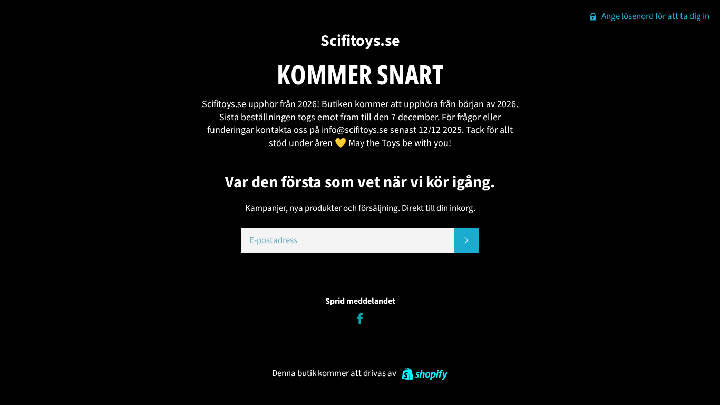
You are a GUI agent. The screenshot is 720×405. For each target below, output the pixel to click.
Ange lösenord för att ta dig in (654, 16)
